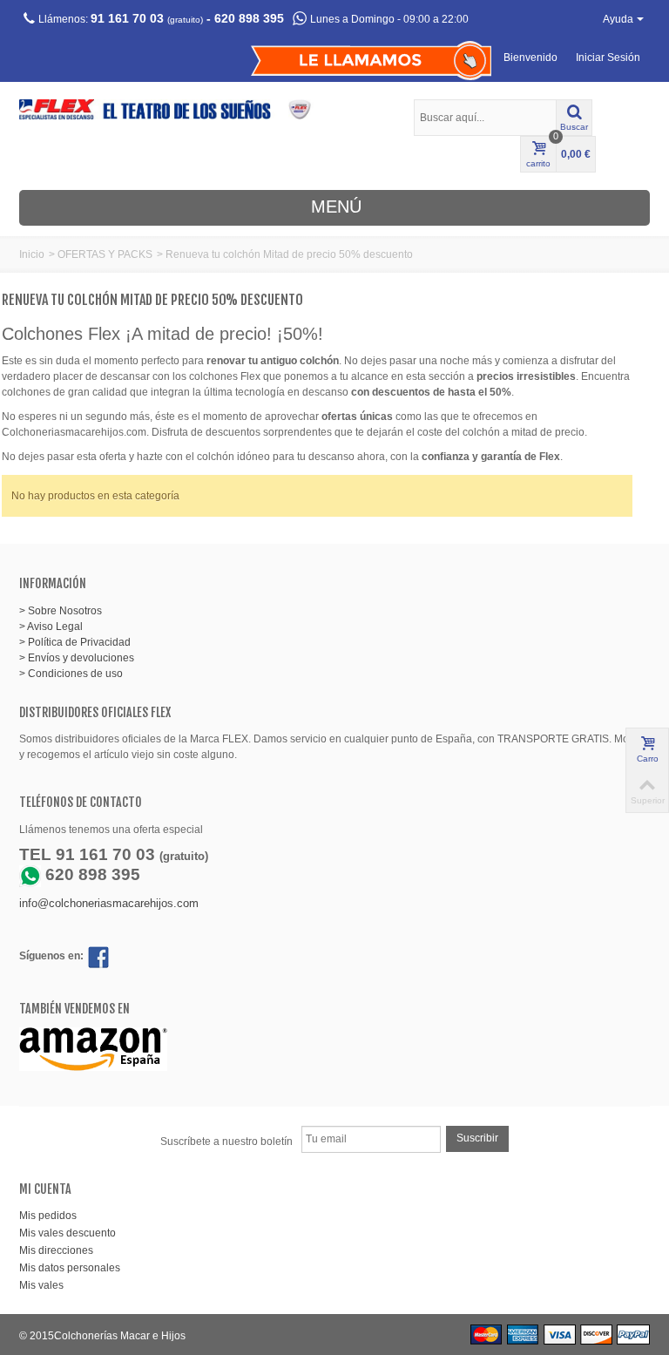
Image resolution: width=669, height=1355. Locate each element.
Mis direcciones (56, 1250)
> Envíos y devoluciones (76, 658)
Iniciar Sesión (608, 57)
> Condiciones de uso (71, 673)
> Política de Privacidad (75, 642)
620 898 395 (249, 18)
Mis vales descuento (67, 1233)
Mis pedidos (48, 1215)
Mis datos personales (69, 1268)
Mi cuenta (45, 1189)
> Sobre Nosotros (60, 611)
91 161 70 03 (127, 18)
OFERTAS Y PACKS (104, 254)
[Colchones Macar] (172, 109)
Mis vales (41, 1285)
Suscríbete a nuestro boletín (226, 1141)
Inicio (31, 254)
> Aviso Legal (51, 626)
